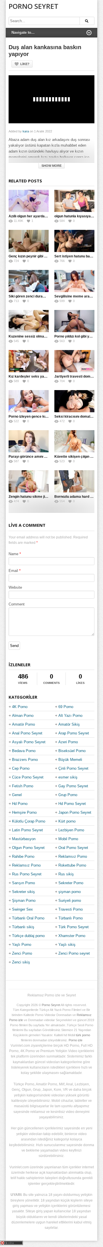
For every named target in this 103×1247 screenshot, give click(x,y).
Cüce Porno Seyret (27, 777)
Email (13, 571)
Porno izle (75, 1040)
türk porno (83, 1035)
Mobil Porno (68, 839)
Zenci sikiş (21, 962)
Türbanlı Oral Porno (28, 918)
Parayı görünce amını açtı (29, 457)
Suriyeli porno (69, 900)
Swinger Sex (22, 909)
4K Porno (19, 707)
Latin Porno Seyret (27, 830)
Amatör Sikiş (69, 724)
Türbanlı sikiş (23, 927)
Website (15, 587)
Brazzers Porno (25, 759)
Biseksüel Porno (72, 751)
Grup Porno (67, 795)
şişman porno (69, 892)
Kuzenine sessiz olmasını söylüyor (37, 336)
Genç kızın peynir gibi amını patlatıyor (39, 256)
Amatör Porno (23, 724)
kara (26, 131)
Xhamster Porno (71, 936)
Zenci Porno (22, 953)
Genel (17, 795)
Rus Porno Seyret (26, 874)
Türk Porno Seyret (73, 927)
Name (13, 554)
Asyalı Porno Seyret (28, 742)
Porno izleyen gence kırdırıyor (33, 417)
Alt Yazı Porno (70, 715)
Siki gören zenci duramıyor (30, 296)
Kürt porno (67, 821)
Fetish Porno (22, 786)
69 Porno (65, 707)
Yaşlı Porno (21, 944)
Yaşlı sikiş (67, 944)
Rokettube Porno (72, 865)
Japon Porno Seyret (74, 812)
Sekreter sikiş (23, 892)
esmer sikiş (68, 777)
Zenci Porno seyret (74, 953)
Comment (17, 604)
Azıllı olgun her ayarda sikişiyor (34, 216)
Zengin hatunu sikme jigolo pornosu (37, 497)
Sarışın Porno (23, 883)
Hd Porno (19, 804)
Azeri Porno (68, 742)
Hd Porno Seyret (72, 804)
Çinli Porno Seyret (73, 768)
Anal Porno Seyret (27, 733)
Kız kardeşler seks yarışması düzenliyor (41, 376)
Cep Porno (20, 768)
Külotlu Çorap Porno (28, 821)
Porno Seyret (33, 6)
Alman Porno (22, 715)
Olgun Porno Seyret (28, 848)
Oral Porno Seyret (73, 848)
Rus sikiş (66, 874)
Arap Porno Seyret (73, 733)
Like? (24, 64)
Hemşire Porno (24, 812)
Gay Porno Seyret (73, 786)
